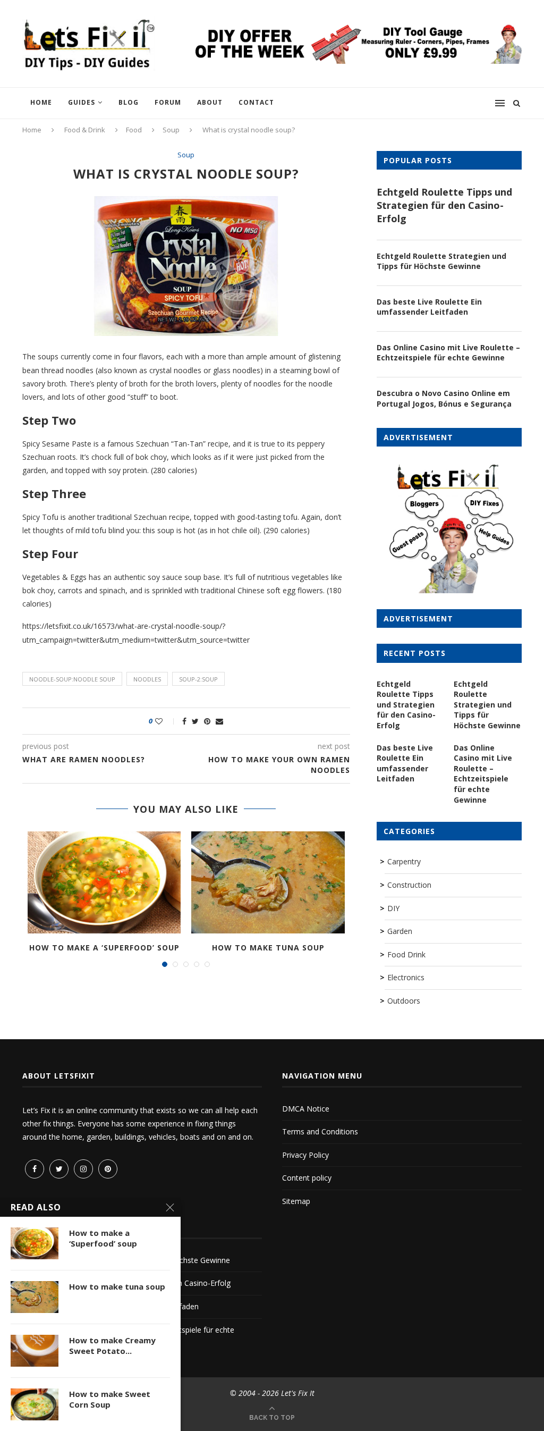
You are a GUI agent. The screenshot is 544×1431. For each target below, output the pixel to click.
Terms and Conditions (320, 1131)
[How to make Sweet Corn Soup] (34, 1404)
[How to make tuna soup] (267, 882)
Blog (128, 102)
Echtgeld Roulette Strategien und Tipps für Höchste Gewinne (441, 261)
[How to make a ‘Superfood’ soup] (104, 882)
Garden (399, 931)
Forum (168, 102)
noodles (147, 679)
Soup (171, 129)
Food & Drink (84, 129)
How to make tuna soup (268, 947)
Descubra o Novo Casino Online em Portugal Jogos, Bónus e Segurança (444, 398)
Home (41, 102)
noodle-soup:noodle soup (72, 679)
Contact (256, 102)
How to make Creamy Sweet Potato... (112, 1345)
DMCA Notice (305, 1109)
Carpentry (404, 861)
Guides (81, 102)
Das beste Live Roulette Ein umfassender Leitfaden (429, 307)
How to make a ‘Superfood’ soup (104, 947)
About (210, 102)
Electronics (405, 977)
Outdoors (403, 1001)
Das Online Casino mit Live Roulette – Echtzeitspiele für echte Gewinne (448, 352)
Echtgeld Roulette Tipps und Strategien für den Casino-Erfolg (444, 205)
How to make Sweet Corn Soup (109, 1399)
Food (134, 129)
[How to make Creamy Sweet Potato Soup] (34, 1351)
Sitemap (296, 1201)
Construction (409, 885)
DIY (393, 908)
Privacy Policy (305, 1155)
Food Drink (406, 954)
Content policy (307, 1178)
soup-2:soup (198, 679)
